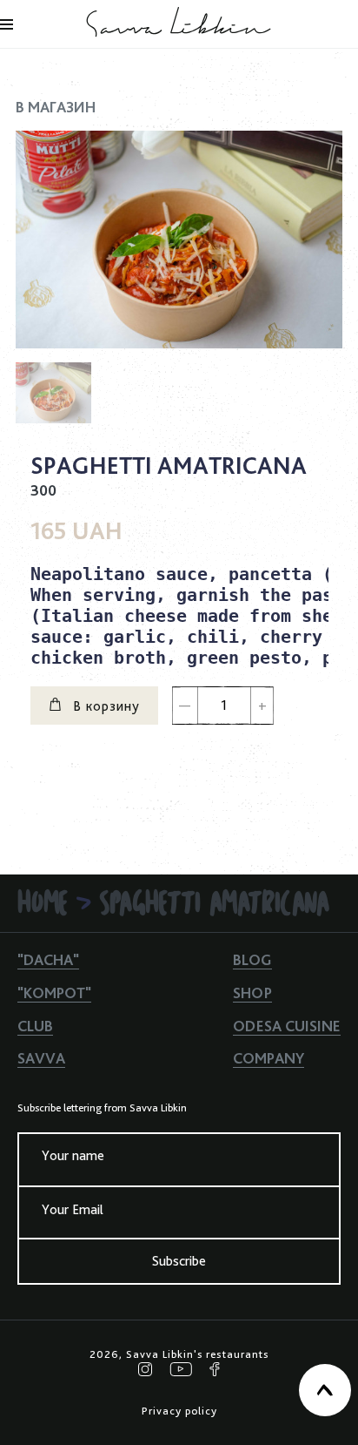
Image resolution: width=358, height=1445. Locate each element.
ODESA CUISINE (287, 1025)
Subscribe (179, 1261)
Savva (41, 1058)
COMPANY (268, 1058)
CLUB (35, 1025)
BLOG (252, 959)
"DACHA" (48, 959)
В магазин (56, 107)
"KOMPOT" (54, 992)
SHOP (252, 992)
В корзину (104, 706)
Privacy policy (179, 1411)
